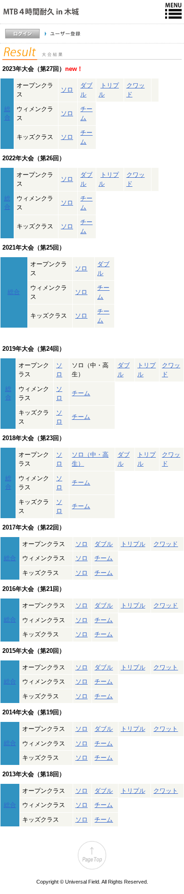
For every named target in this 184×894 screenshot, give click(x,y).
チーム (81, 393)
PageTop (92, 855)
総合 (14, 291)
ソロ (67, 89)
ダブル (103, 543)
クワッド (165, 543)
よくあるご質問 (162, 48)
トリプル (133, 543)
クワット (165, 667)
